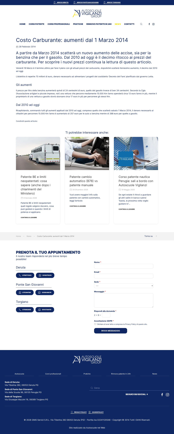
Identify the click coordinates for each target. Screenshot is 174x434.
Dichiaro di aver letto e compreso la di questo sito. (122, 324)
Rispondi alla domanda (105, 311)
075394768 (26, 292)
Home (22, 24)
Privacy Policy (130, 324)
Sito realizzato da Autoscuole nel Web (87, 428)
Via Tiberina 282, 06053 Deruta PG (21, 385)
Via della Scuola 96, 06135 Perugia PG (23, 392)
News (118, 24)
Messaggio (100, 291)
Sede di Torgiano (114, 2)
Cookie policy (98, 412)
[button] (141, 24)
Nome (97, 262)
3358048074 (46, 292)
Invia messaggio (110, 331)
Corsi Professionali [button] (59, 24)
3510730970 (46, 309)
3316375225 (46, 275)
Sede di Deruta (63, 2)
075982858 (26, 309)
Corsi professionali (53, 374)
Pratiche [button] (78, 24)
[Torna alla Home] (87, 13)
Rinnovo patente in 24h (99, 24)
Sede (97, 282)
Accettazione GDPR (104, 321)
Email (97, 272)
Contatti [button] (129, 24)
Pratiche (87, 374)
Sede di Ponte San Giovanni (88, 2)
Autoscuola (19, 374)
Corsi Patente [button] (36, 24)
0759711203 (26, 275)
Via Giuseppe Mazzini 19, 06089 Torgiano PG (26, 399)
